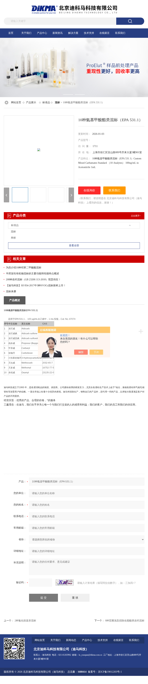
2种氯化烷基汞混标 (25, 620)
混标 (13, 231)
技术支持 (89, 33)
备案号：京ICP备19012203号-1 (105, 671)
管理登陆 (101, 680)
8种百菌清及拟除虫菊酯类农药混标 (124, 620)
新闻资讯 (58, 33)
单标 (13, 237)
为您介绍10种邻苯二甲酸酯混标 (23, 267)
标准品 (46, 102)
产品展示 (31, 102)
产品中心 (42, 33)
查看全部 (74, 245)
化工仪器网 (138, 680)
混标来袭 (11, 291)
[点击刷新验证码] (65, 582)
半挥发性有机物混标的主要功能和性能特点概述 (32, 273)
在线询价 (89, 190)
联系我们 (120, 33)
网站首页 (16, 102)
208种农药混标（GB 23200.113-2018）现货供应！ (33, 279)
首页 (10, 33)
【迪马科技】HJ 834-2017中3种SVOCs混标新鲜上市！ (36, 285)
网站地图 (113, 680)
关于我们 (26, 33)
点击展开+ (136, 215)
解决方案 (73, 33)
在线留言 (104, 33)
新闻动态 (71, 640)
